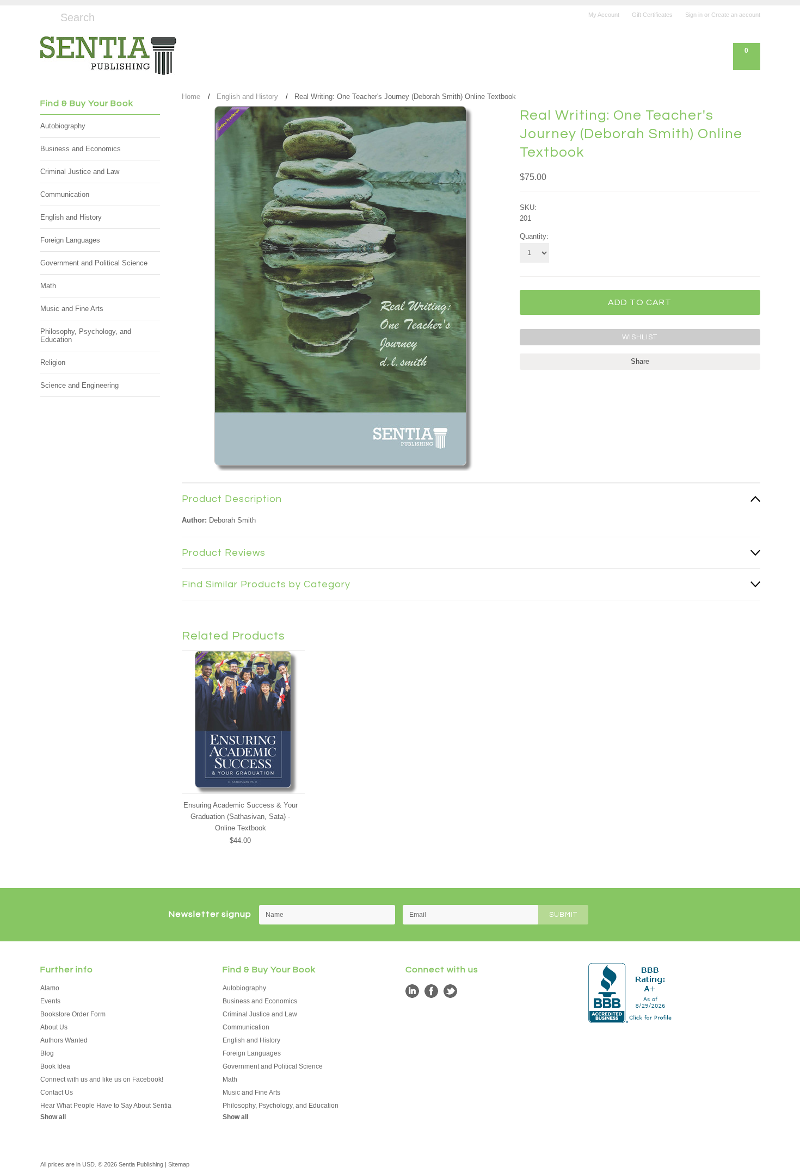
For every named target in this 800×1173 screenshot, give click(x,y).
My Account (603, 14)
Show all (53, 1117)
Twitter (450, 991)
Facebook (431, 991)
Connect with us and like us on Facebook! (101, 1079)
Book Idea (55, 1066)
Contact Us (56, 1092)
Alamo (49, 988)
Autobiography (62, 126)
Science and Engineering (79, 385)
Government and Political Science (93, 263)
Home (191, 96)
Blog (47, 1053)
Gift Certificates (652, 14)
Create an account (735, 14)
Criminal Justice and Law (79, 171)
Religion (52, 362)
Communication (64, 194)
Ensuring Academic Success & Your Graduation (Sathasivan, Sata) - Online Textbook (240, 816)
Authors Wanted (64, 1040)
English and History (71, 217)
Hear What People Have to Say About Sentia (105, 1105)
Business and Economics (80, 149)
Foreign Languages (70, 240)
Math (48, 286)
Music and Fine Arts (71, 309)
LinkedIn (412, 991)
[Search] (45, 16)
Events (50, 1001)
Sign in (694, 14)
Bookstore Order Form (73, 1014)
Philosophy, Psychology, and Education (85, 335)
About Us (53, 1027)
